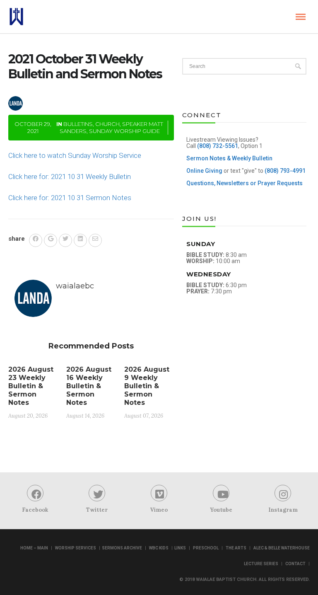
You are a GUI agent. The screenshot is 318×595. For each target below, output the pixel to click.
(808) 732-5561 (217, 146)
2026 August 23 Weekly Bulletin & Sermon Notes (30, 385)
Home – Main (34, 548)
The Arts (236, 548)
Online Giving (204, 170)
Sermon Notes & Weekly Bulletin (229, 158)
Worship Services (75, 548)
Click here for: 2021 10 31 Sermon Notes (69, 197)
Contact (295, 563)
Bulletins (78, 124)
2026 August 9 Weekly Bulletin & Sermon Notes (146, 385)
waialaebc (53, 96)
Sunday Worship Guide (124, 131)
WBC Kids (159, 548)
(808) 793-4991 (285, 170)
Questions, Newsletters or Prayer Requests (244, 183)
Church (107, 124)
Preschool (206, 548)
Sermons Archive (122, 548)
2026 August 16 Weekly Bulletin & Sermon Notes (88, 385)
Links (180, 548)
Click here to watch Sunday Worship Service (74, 155)
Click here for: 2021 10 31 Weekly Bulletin (69, 176)
